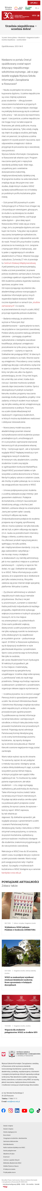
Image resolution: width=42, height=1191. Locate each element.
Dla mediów (30, 1184)
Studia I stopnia (8, 1126)
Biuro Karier (7, 1135)
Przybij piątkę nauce (9, 1172)
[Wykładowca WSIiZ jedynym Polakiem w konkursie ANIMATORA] (21, 905)
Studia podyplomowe (9, 1150)
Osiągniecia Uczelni (30, 923)
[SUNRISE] (19, 8)
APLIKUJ (33, 3)
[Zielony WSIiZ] (29, 8)
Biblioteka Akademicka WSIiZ (12, 1163)
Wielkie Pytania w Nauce (10, 1166)
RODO (23, 1184)
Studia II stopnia (8, 1129)
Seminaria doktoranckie (10, 1141)
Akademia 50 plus (8, 1154)
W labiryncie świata (9, 1169)
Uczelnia (7, 973)
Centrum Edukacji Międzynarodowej (20, 263)
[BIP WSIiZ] (5, 1187)
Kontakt (37, 1184)
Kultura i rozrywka (19, 923)
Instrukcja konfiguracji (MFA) (11, 1184)
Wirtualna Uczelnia (8, 8)
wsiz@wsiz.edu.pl (13, 1101)
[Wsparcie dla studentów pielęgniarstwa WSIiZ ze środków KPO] (21, 1008)
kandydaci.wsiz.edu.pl (11, 873)
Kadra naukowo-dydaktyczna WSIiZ (14, 1147)
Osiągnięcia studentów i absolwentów (15, 1138)
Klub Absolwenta (8, 1144)
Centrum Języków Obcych (11, 1160)
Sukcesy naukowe (31, 971)
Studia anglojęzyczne (10, 1132)
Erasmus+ (6, 1157)
